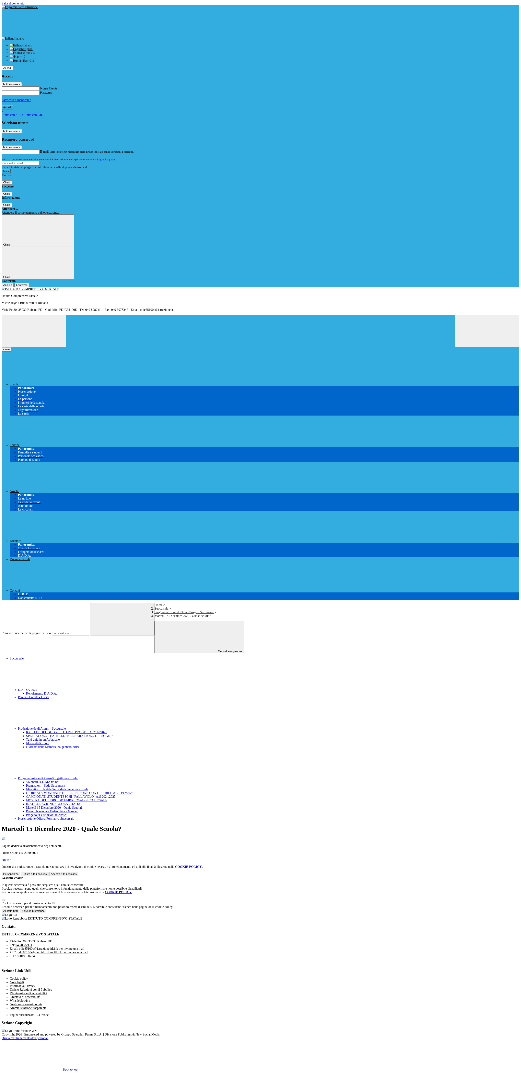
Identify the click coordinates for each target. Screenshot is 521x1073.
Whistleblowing (20, 1000)
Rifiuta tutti (35, 874)
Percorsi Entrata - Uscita (33, 697)
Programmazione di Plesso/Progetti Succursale (184, 612)
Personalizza (11, 874)
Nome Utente (48, 88)
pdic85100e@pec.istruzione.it (53, 952)
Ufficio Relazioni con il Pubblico (31, 989)
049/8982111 (23, 945)
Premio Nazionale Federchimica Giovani (52, 811)
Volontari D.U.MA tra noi (42, 782)
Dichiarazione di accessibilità (28, 993)
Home (158, 605)
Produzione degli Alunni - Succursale (42, 728)
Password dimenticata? (16, 100)
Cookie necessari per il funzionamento (26, 903)
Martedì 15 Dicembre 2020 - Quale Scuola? (54, 807)
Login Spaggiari (106, 159)
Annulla (7, 285)
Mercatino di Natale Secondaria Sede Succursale (57, 789)
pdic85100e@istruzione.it (51, 948)
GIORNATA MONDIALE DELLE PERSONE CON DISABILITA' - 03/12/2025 (79, 793)
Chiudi (7, 182)
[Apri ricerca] (487, 331)
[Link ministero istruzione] (20, 7)
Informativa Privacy (22, 986)
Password (46, 92)
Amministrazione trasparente (28, 1008)
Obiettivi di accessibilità (25, 997)
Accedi (7, 67)
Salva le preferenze (33, 910)
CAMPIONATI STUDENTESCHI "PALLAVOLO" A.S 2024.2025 (71, 796)
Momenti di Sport (37, 743)
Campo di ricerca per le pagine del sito (26, 633)
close (6, 349)
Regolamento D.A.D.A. (41, 693)
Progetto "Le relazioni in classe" (46, 815)
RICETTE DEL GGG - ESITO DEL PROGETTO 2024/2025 (66, 732)
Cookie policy (19, 978)
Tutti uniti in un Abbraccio (43, 739)
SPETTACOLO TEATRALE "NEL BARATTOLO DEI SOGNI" (69, 736)
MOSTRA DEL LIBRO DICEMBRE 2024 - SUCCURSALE (66, 800)
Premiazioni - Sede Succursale (45, 785)
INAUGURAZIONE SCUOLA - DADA (53, 804)
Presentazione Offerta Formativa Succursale (46, 818)
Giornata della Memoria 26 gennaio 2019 (52, 747)
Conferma (21, 285)
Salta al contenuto (13, 3)
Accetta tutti (64, 874)
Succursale (161, 608)
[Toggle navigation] (34, 331)
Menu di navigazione (229, 651)
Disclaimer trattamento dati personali (25, 1038)
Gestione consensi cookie (26, 1004)
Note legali (17, 982)
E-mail (44, 151)
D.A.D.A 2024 (28, 689)
